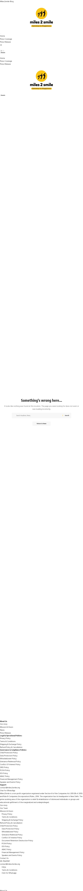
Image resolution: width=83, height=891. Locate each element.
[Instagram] (0, 882)
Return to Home (41, 423)
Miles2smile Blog (7, 1)
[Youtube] (0, 885)
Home (2, 36)
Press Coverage (6, 39)
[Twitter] (0, 879)
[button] (41, 48)
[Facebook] (0, 876)
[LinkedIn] (0, 888)
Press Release (5, 42)
